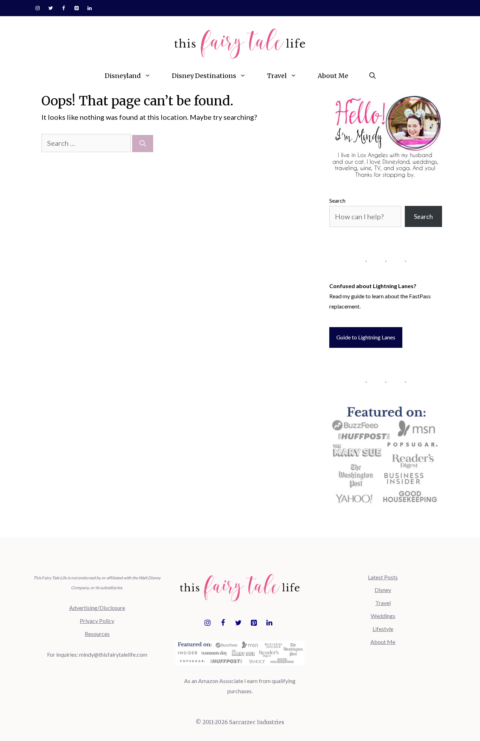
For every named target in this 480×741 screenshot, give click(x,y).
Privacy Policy (97, 620)
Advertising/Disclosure (97, 607)
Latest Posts (383, 577)
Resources (97, 633)
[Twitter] (51, 8)
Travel (277, 76)
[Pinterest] (76, 8)
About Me (333, 76)
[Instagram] (38, 8)
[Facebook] (64, 8)
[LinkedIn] (89, 8)
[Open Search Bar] (372, 75)
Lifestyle (382, 628)
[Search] (142, 143)
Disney (383, 589)
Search (337, 200)
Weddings (383, 615)
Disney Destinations (204, 76)
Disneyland (123, 76)
